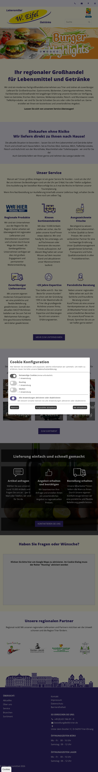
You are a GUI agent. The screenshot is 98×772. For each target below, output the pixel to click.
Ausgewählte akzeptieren (46, 408)
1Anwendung (24, 378)
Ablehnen (14, 408)
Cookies (6, 769)
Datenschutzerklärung (47, 369)
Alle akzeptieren (80, 408)
